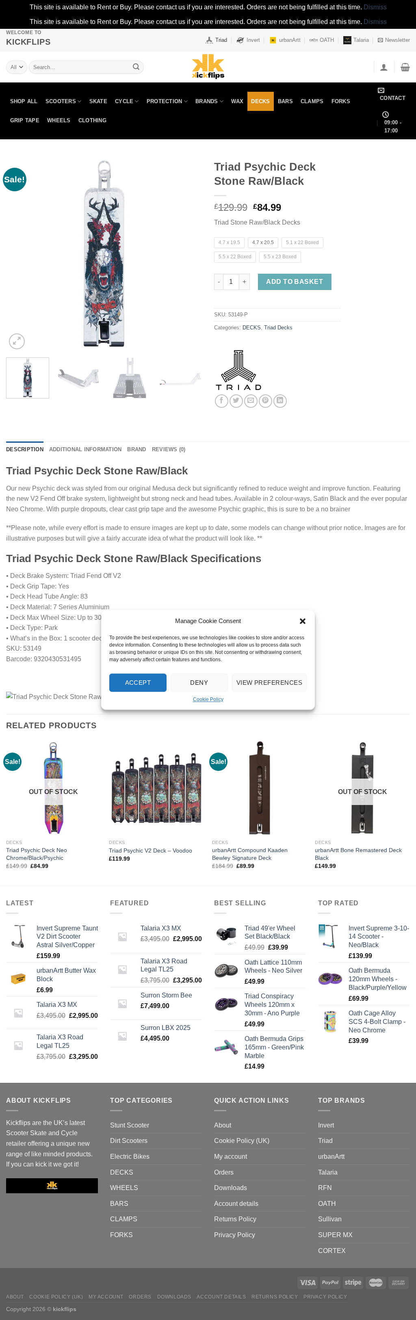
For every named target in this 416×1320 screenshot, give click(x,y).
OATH (327, 40)
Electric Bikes (130, 1156)
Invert (253, 40)
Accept (138, 682)
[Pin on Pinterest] (265, 401)
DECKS (260, 101)
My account (230, 1156)
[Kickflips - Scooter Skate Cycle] (208, 67)
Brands (206, 101)
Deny (199, 682)
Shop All (24, 101)
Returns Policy (235, 1219)
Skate (98, 101)
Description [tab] (24, 449)
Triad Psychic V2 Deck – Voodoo (150, 850)
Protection (164, 101)
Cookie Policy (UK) (241, 1140)
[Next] (187, 253)
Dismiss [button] (375, 7)
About (222, 1125)
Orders (224, 1172)
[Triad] (238, 370)
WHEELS (59, 120)
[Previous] (20, 253)
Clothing (92, 120)
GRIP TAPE (24, 120)
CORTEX (332, 1250)
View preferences (269, 682)
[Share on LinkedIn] (280, 401)
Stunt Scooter (129, 1125)
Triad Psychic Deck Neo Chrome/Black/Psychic (36, 854)
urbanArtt (290, 40)
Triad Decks (278, 328)
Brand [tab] (136, 449)
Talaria (361, 40)
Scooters (61, 101)
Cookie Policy (208, 699)
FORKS (341, 101)
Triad (221, 40)
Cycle (124, 101)
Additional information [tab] (85, 449)
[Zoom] (17, 341)
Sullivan (330, 1219)
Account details (236, 1203)
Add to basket (294, 281)
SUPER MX (335, 1234)
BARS (285, 101)
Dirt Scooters (128, 1140)
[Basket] (405, 67)
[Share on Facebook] (221, 401)
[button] (303, 621)
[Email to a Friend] (251, 401)
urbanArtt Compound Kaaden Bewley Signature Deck (250, 854)
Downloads (230, 1187)
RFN (325, 1187)
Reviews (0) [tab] (169, 449)
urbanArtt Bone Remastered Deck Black (358, 854)
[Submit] (136, 67)
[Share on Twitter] (236, 401)
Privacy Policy (234, 1234)
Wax (237, 101)
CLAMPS (312, 101)
